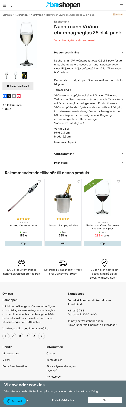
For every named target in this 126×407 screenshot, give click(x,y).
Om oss (51, 353)
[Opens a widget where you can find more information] (14, 401)
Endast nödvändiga (63, 400)
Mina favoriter (11, 353)
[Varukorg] (121, 5)
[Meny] (4, 5)
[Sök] (10, 5)
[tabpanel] (89, 103)
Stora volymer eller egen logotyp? (61, 368)
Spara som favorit (19, 86)
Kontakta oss (54, 359)
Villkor (6, 359)
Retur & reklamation (14, 366)
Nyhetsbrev (53, 376)
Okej (105, 400)
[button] (23, 243)
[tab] (89, 52)
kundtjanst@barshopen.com (85, 320)
